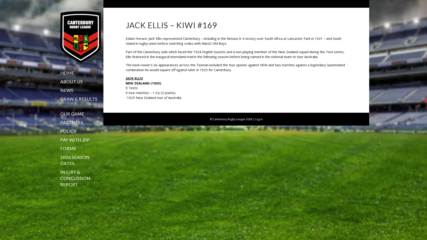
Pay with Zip (74, 139)
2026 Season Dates (75, 160)
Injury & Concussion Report (75, 178)
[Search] (62, 193)
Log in (259, 119)
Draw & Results (78, 99)
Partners (71, 122)
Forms (68, 148)
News (66, 90)
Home (67, 73)
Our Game (72, 113)
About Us (71, 81)
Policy (68, 131)
